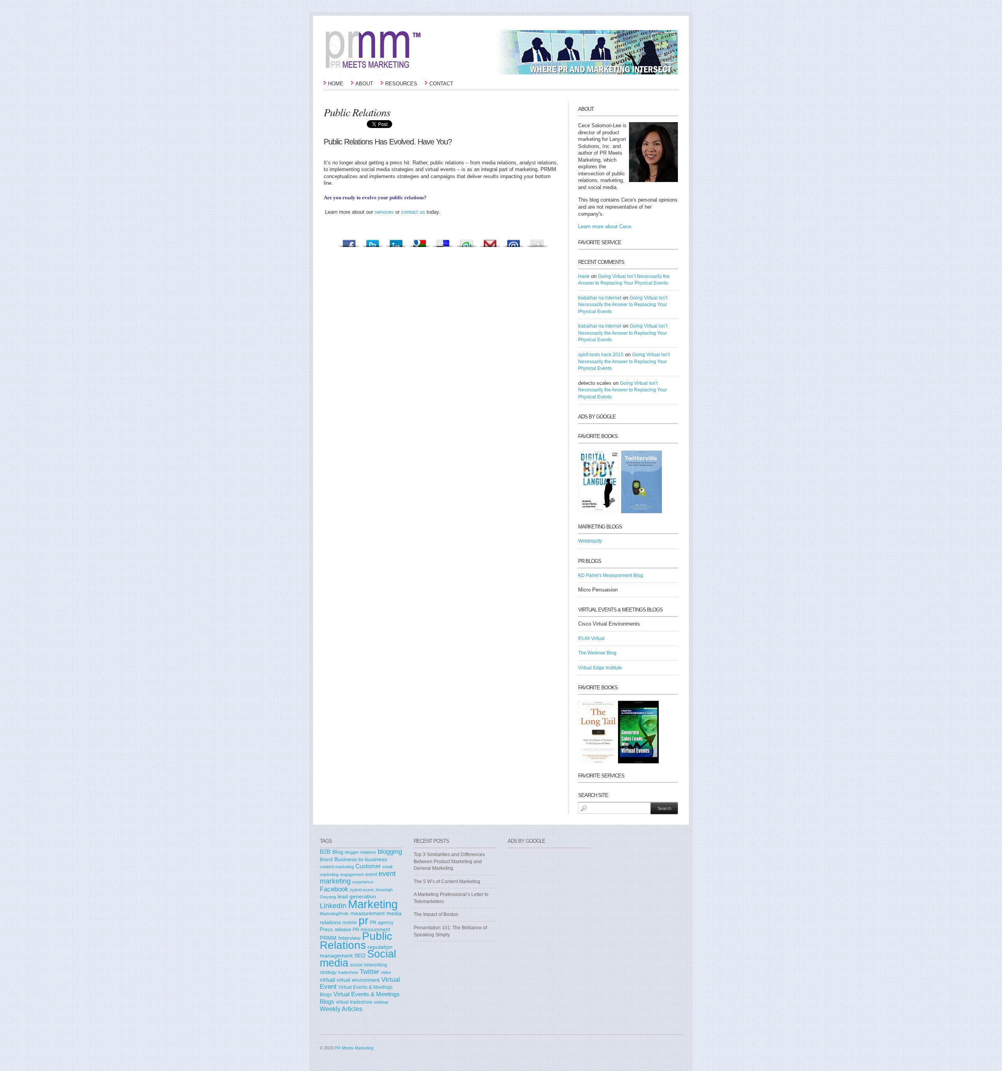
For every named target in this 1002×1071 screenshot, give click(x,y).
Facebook (334, 889)
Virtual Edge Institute (600, 668)
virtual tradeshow (354, 1001)
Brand (326, 859)
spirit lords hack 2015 (601, 354)
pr (363, 920)
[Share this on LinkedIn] (396, 241)
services (384, 212)
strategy (328, 972)
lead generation (356, 897)
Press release (335, 929)
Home (335, 84)
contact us (413, 212)
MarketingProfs (334, 913)
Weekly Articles (341, 1008)
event (371, 874)
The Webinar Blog (597, 653)
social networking (368, 965)
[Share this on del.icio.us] (443, 241)
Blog (337, 852)
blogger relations (360, 852)
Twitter (369, 971)
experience (362, 882)
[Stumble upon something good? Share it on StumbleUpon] (466, 241)
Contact (441, 84)
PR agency (381, 922)
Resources (401, 84)
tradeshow (348, 972)
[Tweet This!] (372, 241)
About (364, 84)
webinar (381, 1002)
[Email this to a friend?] (513, 241)
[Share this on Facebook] (349, 241)
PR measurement (371, 929)
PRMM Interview (340, 938)
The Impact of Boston (436, 914)
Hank (583, 276)
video (386, 972)
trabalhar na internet (599, 298)
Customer (368, 866)
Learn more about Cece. (605, 226)
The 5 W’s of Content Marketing (447, 881)
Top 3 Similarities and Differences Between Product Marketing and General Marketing (449, 861)
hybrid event (361, 889)
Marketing (373, 904)
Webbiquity (590, 541)
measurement (367, 913)
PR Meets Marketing (354, 1048)
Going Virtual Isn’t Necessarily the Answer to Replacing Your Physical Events (622, 304)
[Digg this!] (537, 241)
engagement (352, 874)
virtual (327, 980)
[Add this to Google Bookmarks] (419, 241)
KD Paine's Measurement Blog (610, 575)
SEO (360, 955)
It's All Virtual (591, 638)
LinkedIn (333, 906)
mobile (349, 922)
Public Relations (356, 940)
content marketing (337, 866)
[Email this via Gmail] (490, 241)
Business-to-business (360, 859)
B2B (325, 851)
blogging (390, 851)
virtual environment (358, 980)
